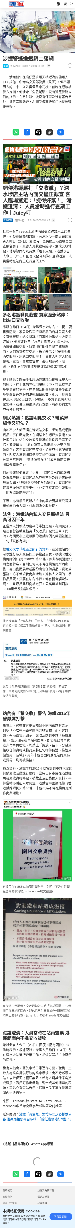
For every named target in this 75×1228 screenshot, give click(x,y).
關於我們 (7, 1196)
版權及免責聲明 (46, 1190)
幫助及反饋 (43, 1196)
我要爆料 (42, 1203)
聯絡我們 (7, 1190)
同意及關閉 (60, 1216)
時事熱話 (7, 220)
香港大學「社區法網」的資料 (27, 549)
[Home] (16, 4)
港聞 (5, 66)
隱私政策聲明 (10, 1203)
